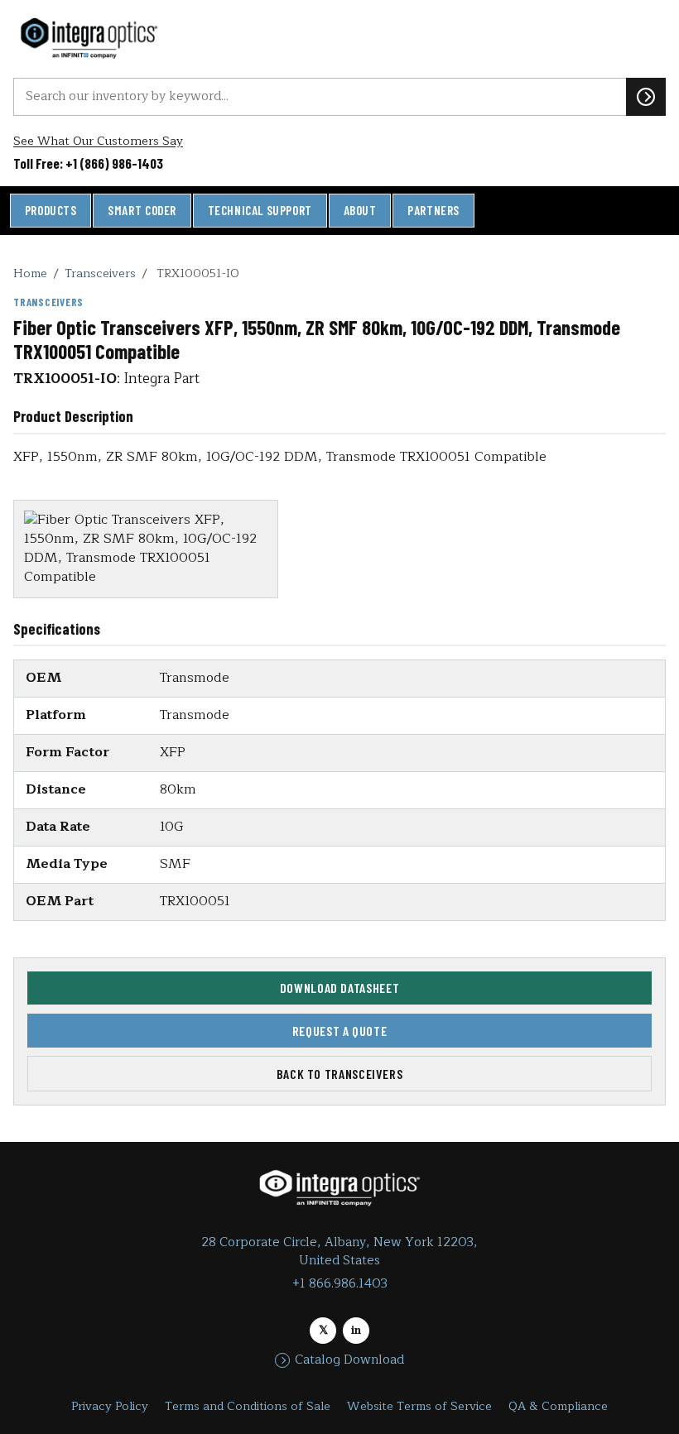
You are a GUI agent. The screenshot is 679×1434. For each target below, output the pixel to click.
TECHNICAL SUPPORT (260, 210)
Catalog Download (349, 1360)
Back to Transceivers (340, 1073)
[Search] (646, 97)
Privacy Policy (109, 1406)
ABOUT (360, 210)
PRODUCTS (51, 210)
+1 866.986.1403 (340, 1283)
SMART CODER (142, 210)
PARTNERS (433, 210)
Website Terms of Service (419, 1406)
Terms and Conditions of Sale (247, 1406)
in (356, 1330)
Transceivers (100, 273)
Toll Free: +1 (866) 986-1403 (88, 163)
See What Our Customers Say (98, 141)
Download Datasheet (340, 987)
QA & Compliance (558, 1406)
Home (30, 273)
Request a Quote (340, 1030)
